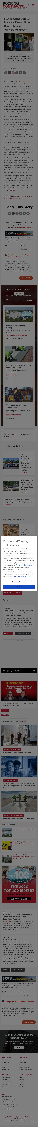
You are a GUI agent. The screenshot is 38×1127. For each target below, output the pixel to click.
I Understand (19, 586)
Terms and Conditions (23, 565)
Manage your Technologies (19, 582)
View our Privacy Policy (22, 577)
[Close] (34, 538)
